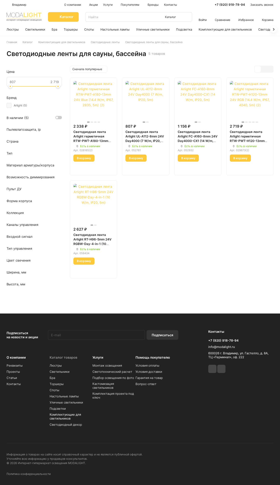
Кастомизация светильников (103, 386)
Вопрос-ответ (145, 384)
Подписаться (162, 335)
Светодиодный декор (66, 425)
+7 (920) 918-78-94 (230, 5)
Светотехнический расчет (112, 372)
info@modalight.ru (221, 347)
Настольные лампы (64, 396)
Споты (54, 390)
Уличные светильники (66, 402)
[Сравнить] (87, 167)
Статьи (12, 378)
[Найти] (187, 17)
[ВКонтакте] (212, 369)
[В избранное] (77, 167)
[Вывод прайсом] (270, 69)
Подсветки (58, 409)
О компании (16, 357)
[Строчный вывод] (264, 69)
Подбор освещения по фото (113, 378)
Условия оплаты (147, 365)
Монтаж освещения (107, 365)
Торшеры (57, 384)
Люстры (56, 365)
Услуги (97, 357)
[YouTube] (221, 369)
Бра (52, 378)
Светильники (59, 372)
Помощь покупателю (152, 357)
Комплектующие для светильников (65, 416)
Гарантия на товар (149, 378)
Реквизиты (15, 365)
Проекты (13, 372)
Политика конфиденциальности (29, 474)
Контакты (14, 384)
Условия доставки (148, 372)
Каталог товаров (63, 357)
